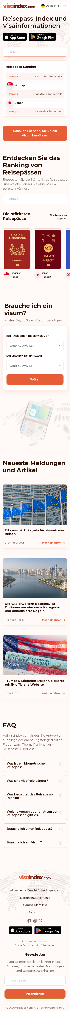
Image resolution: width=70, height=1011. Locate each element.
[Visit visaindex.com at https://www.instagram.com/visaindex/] (35, 921)
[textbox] (35, 345)
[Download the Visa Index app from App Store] (15, 37)
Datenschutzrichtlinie (35, 897)
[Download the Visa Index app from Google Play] (42, 37)
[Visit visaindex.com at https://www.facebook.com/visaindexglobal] (29, 921)
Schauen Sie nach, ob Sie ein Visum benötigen (35, 133)
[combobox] (35, 345)
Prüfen (35, 379)
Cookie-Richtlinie (35, 905)
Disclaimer (35, 912)
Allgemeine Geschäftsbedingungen (35, 890)
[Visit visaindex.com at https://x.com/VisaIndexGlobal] (41, 921)
